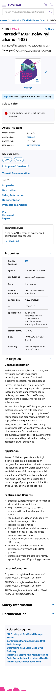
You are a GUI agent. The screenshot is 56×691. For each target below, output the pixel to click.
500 (26, 261)
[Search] (50, 11)
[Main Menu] (4, 5)
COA (7, 159)
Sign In (7, 96)
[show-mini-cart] (52, 5)
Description (9, 190)
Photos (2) (28, 88)
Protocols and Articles (14, 204)
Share (51, 29)
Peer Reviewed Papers (8, 215)
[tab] (31, 20)
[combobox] (28, 12)
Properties (8, 185)
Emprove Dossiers (15, 166)
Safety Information (13, 195)
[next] (46, 71)
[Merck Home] (14, 5)
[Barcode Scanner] (46, 5)
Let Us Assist (12, 241)
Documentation (11, 200)
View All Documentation (15, 173)
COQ (19, 159)
